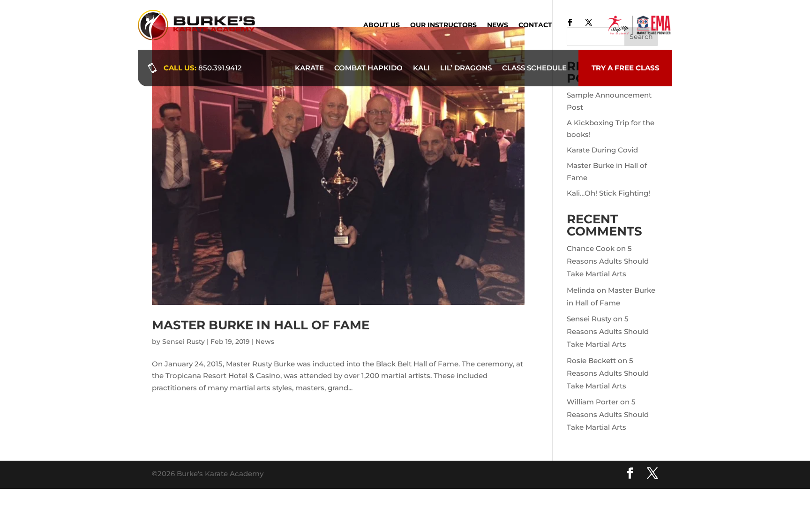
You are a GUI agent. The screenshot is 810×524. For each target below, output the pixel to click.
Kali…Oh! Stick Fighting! (608, 193)
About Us (381, 25)
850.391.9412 (220, 67)
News (497, 25)
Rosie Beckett (591, 360)
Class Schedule (534, 67)
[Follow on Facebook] (570, 22)
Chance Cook (591, 248)
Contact (535, 25)
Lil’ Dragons (466, 67)
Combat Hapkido (368, 67)
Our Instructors (443, 25)
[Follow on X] (588, 22)
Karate (309, 67)
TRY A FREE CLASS (626, 67)
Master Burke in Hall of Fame (260, 325)
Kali (421, 67)
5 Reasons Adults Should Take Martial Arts (608, 261)
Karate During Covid (602, 149)
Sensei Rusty (183, 341)
